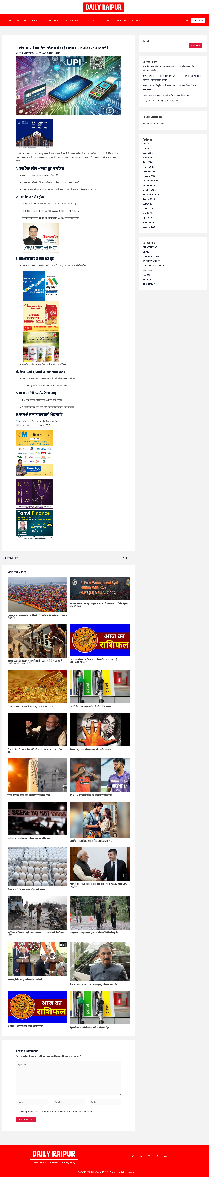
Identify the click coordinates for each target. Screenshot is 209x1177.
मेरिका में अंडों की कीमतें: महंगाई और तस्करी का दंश (26, 889)
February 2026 (149, 171)
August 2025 (149, 199)
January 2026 (149, 176)
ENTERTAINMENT (73, 20)
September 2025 (151, 194)
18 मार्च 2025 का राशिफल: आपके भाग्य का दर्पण (25, 1026)
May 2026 (147, 157)
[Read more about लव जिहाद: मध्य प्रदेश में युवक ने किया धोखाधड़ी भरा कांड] (100, 819)
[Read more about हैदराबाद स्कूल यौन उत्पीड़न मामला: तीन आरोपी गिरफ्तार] (100, 729)
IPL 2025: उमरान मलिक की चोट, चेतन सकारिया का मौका (91, 795)
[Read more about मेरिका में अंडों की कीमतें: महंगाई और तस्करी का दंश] (37, 866)
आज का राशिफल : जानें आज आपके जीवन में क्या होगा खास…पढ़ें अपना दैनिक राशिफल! (93, 661)
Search (146, 41)
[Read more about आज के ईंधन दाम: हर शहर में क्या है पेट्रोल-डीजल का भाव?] (100, 686)
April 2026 (147, 162)
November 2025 (150, 185)
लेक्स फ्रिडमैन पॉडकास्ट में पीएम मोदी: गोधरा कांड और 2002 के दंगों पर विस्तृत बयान (35, 751)
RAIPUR (36, 20)
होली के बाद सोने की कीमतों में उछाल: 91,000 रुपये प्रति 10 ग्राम (30, 706)
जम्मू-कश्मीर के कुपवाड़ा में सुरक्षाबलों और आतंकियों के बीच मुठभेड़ (94, 933)
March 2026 (148, 167)
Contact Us (55, 1163)
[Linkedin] (141, 1156)
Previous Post (10, 558)
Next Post (129, 558)
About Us (44, 1163)
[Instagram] (149, 1156)
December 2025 (150, 180)
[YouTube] (165, 1156)
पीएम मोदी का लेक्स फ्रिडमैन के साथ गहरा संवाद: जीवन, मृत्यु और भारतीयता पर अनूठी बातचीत (98, 885)
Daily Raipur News (151, 256)
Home (35, 1163)
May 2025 (147, 213)
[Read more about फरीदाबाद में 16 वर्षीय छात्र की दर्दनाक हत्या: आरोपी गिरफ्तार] (37, 818)
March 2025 (148, 222)
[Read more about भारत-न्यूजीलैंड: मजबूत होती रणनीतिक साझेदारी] (37, 959)
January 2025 (149, 227)
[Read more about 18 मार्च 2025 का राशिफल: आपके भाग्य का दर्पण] (37, 1007)
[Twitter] (132, 1156)
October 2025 (149, 190)
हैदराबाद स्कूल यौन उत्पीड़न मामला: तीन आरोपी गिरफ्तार (90, 750)
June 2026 (148, 153)
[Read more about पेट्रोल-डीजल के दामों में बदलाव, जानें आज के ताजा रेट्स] (100, 1007)
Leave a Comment (24, 53)
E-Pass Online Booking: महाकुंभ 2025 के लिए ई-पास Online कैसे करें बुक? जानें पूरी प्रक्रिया (99, 605)
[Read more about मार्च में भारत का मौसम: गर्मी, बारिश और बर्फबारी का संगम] (37, 775)
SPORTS (90, 20)
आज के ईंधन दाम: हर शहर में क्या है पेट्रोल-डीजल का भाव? (91, 706)
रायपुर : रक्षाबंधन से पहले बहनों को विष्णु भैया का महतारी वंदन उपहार (166, 95)
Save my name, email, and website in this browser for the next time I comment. (55, 1111)
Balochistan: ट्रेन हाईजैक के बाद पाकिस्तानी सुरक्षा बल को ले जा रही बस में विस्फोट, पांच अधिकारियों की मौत (35, 662)
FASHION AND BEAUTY (128, 20)
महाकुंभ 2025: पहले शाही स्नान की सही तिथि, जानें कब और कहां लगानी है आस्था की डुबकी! (37, 617)
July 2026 (147, 148)
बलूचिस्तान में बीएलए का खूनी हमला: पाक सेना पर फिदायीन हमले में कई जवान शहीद (36, 934)
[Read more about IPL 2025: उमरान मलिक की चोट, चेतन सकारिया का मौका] (100, 775)
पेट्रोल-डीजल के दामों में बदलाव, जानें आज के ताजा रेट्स (89, 1028)
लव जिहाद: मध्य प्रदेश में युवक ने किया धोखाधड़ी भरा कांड (91, 841)
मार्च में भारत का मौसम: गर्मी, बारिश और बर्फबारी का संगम (29, 795)
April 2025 (147, 217)
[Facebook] (157, 1156)
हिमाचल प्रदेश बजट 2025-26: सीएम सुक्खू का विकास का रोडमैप (93, 985)
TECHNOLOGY (105, 20)
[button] (187, 20)
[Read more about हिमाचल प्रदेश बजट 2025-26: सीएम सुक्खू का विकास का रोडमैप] (100, 961)
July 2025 (147, 204)
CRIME (146, 252)
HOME (9, 20)
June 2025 (148, 208)
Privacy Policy (68, 1163)
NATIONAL (22, 20)
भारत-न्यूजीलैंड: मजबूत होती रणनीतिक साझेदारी (25, 980)
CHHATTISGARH (52, 20)
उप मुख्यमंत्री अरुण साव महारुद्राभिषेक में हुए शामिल (161, 101)
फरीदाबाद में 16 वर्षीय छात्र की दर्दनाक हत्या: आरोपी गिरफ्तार (29, 838)
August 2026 (149, 143)
